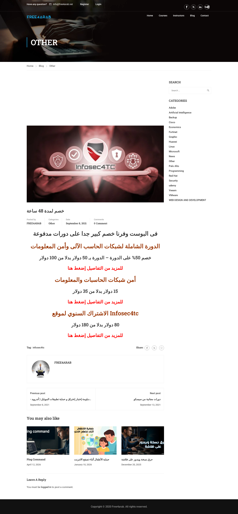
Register (84, 4)
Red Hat (173, 175)
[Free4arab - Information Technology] (39, 17)
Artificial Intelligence (180, 112)
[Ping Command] (48, 440)
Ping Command (36, 459)
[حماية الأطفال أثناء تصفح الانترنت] (95, 440)
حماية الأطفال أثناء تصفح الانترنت (91, 459)
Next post (155, 393)
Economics (175, 127)
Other (52, 65)
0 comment (100, 223)
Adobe (172, 107)
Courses (163, 15)
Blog (192, 15)
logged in (46, 487)
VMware (173, 195)
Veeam (172, 190)
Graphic (173, 136)
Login (98, 4)
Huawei (173, 141)
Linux (172, 146)
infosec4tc (38, 347)
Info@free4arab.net (63, 4)
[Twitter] (154, 347)
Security (173, 180)
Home (150, 15)
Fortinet (173, 132)
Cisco (172, 122)
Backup (173, 117)
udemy (172, 185)
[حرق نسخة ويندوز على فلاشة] (142, 440)
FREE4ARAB (34, 223)
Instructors (178, 15)
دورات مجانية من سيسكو (147, 399)
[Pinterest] (161, 347)
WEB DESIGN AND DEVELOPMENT (187, 200)
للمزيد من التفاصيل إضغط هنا (95, 335)
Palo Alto (174, 166)
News (172, 156)
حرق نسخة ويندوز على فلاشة (137, 459)
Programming (176, 170)
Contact (205, 15)
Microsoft (174, 151)
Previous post (37, 393)
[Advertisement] (95, 103)
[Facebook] (147, 347)
